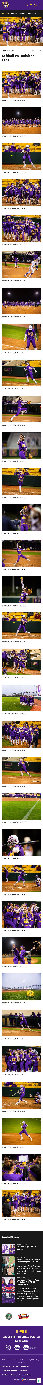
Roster (14, 13)
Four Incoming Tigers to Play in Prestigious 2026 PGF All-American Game (28, 1282)
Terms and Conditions (9, 1370)
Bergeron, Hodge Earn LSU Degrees (26, 1248)
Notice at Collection (25, 1375)
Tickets (30, 13)
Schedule (22, 13)
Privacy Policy (6, 1366)
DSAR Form (23, 1370)
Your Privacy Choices (9, 1375)
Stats (37, 13)
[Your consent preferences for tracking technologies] (39, 1380)
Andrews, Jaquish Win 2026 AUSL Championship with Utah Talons (29, 1260)
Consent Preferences (21, 1366)
